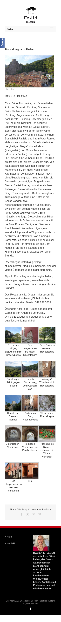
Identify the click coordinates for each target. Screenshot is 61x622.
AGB (9, 536)
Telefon (30, 302)
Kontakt (11, 543)
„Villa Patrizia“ (41, 126)
